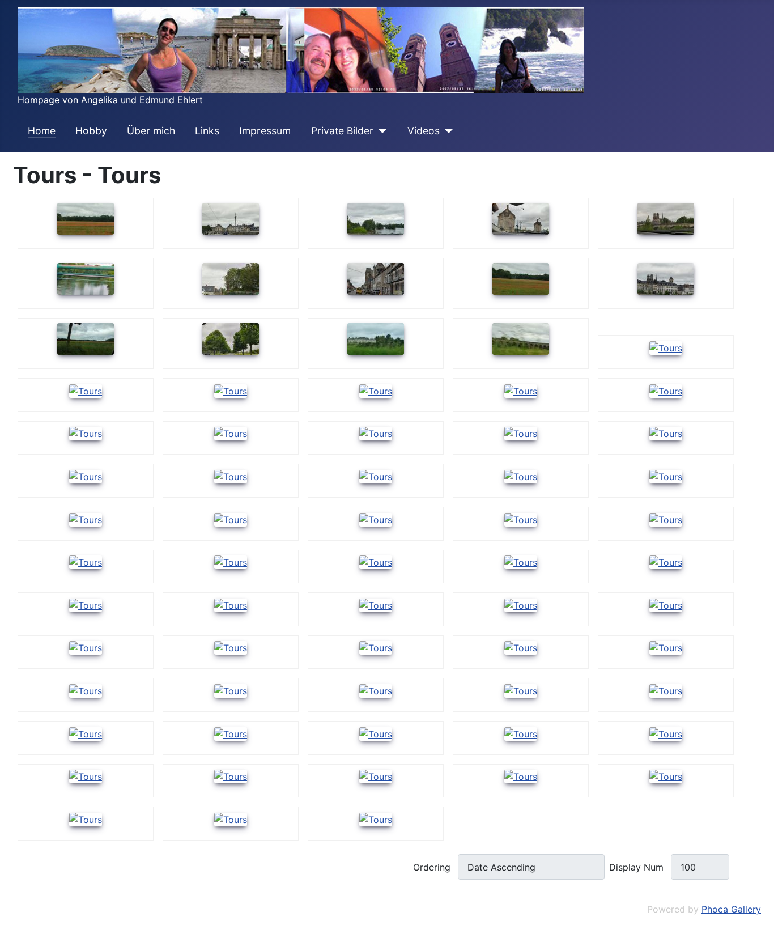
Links (207, 131)
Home (42, 131)
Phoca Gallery (731, 909)
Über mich (151, 131)
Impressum (265, 131)
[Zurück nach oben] (760, 911)
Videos (423, 131)
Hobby (91, 131)
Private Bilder (342, 131)
